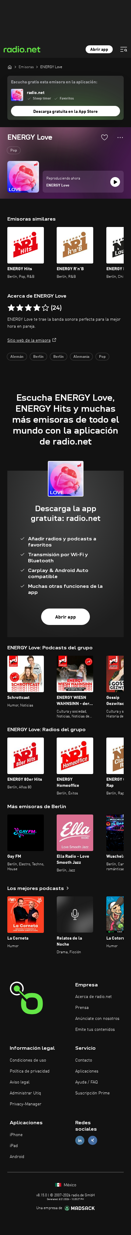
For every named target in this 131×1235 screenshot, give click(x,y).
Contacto (83, 1060)
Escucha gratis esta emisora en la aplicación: (54, 82)
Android (17, 1157)
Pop (13, 150)
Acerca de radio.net (93, 997)
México (69, 1185)
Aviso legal (20, 1082)
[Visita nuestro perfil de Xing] (92, 1140)
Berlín (38, 357)
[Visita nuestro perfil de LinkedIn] (79, 1140)
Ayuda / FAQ (86, 1082)
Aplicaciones (86, 1071)
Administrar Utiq (25, 1093)
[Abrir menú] (123, 49)
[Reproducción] (115, 182)
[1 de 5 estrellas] (11, 308)
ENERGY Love (57, 185)
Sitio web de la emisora (29, 340)
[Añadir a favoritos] (104, 137)
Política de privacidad (30, 1071)
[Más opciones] (120, 137)
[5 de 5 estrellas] (45, 308)
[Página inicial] (9, 67)
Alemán (16, 357)
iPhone (16, 1135)
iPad (14, 1146)
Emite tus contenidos (95, 1029)
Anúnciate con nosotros (97, 1019)
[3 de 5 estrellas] (28, 308)
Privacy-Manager (25, 1104)
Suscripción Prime (92, 1093)
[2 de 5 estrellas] (20, 308)
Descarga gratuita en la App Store (65, 112)
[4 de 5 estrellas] (37, 308)
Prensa (82, 1008)
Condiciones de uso (28, 1060)
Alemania (81, 357)
